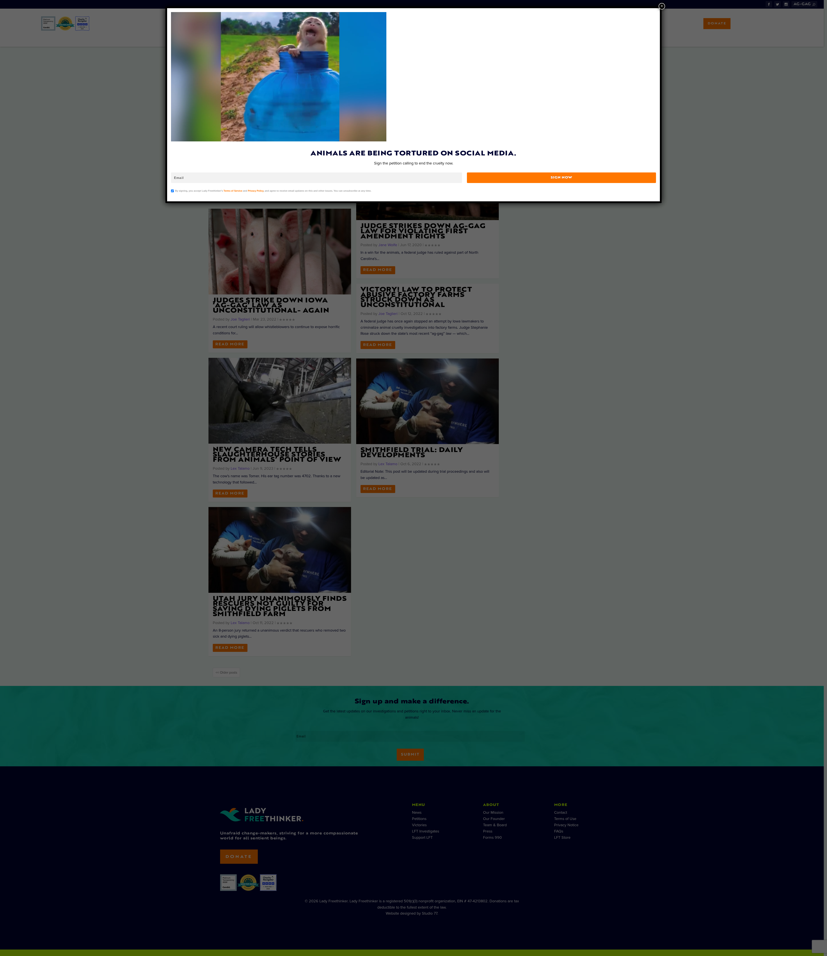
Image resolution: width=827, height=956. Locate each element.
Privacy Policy (255, 190)
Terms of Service (233, 190)
